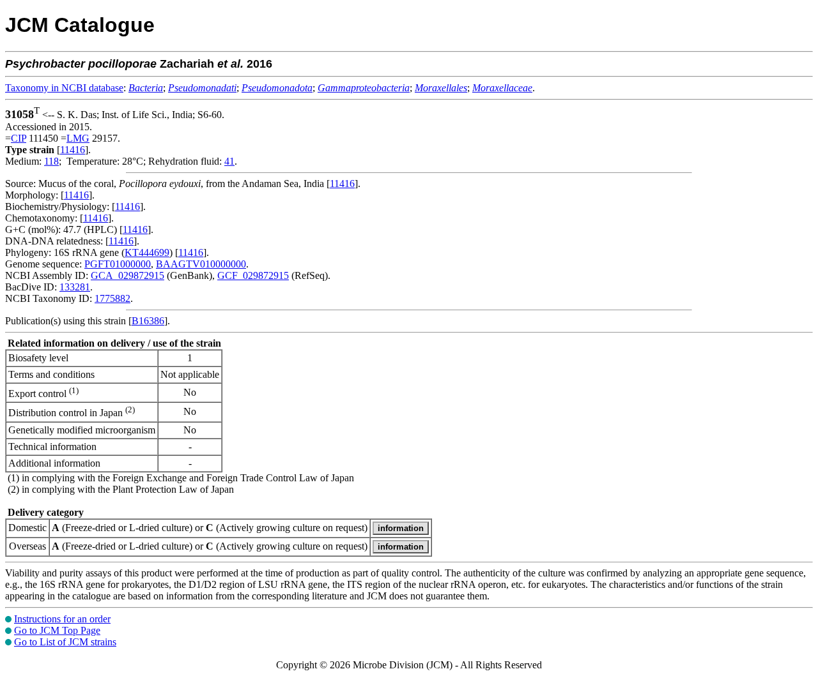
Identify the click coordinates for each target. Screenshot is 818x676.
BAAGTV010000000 (201, 264)
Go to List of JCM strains (65, 641)
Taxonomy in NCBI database (64, 87)
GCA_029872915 (127, 275)
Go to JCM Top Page (57, 630)
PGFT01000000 (117, 264)
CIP (18, 138)
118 (51, 161)
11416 (72, 149)
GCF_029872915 (253, 275)
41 (229, 161)
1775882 (112, 298)
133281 (74, 287)
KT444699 (147, 252)
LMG (77, 138)
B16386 (148, 320)
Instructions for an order (62, 618)
